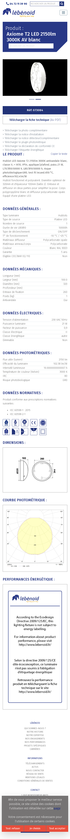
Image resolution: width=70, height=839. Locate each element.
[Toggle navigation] (63, 12)
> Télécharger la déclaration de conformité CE (29, 146)
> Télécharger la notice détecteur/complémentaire (31, 138)
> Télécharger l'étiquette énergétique (23, 149)
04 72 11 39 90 (18, 3)
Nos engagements (35, 738)
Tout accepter (57, 828)
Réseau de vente (35, 774)
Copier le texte (59, 153)
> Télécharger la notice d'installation (23, 134)
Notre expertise (35, 735)
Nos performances (35, 742)
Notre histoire (35, 731)
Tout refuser (13, 828)
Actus (35, 767)
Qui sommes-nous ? (35, 728)
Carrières (35, 749)
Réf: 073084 (35, 110)
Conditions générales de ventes (35, 780)
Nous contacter (35, 770)
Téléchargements (35, 763)
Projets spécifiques (35, 745)
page (57, 808)
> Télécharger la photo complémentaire (25, 130)
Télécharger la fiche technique (35, 120)
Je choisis (35, 828)
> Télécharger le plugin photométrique (24, 142)
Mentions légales (35, 777)
